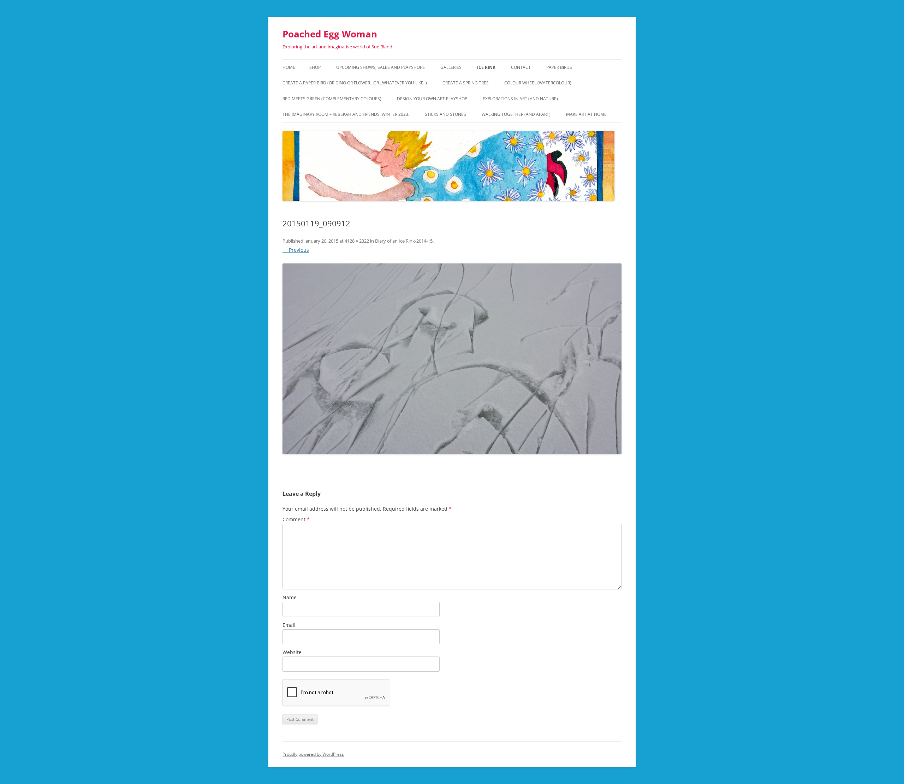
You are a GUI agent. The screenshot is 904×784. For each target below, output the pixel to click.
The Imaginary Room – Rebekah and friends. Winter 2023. (345, 114)
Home (288, 67)
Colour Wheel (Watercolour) (537, 83)
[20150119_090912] (452, 358)
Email (289, 625)
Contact (521, 67)
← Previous (295, 250)
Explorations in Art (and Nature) (520, 99)
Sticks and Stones (445, 114)
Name (289, 597)
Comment (296, 519)
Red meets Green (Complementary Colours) (331, 99)
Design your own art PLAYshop (432, 99)
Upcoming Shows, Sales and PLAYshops (380, 67)
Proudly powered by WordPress (313, 754)
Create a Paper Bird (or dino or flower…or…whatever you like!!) (354, 83)
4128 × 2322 (357, 241)
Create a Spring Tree (465, 83)
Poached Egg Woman (329, 34)
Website (292, 652)
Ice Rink (486, 67)
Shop (315, 67)
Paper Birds (559, 67)
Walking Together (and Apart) (516, 114)
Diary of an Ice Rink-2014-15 (404, 241)
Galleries (451, 67)
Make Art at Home (586, 114)
